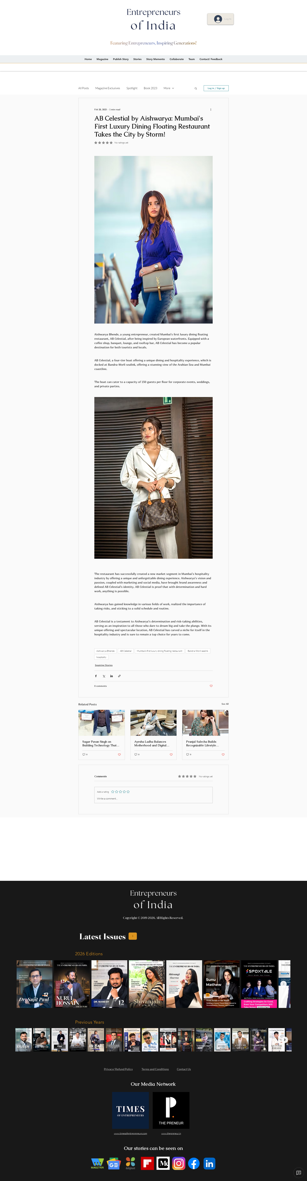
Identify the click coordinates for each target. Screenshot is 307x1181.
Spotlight (131, 88)
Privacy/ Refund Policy (118, 1069)
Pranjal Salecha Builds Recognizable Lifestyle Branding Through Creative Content (204, 743)
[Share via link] (119, 676)
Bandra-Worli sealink (198, 650)
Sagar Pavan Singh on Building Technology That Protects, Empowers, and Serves (99, 743)
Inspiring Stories (104, 665)
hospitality (101, 657)
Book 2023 (150, 88)
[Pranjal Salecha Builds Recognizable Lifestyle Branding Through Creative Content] (205, 723)
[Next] (133, 936)
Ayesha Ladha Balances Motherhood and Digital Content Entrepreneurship (151, 743)
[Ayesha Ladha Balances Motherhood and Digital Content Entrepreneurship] (153, 723)
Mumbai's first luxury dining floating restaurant (159, 650)
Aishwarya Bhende (105, 650)
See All (225, 703)
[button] (195, 88)
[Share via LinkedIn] (111, 676)
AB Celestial (125, 650)
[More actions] (211, 109)
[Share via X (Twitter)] (103, 676)
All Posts (83, 88)
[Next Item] (283, 984)
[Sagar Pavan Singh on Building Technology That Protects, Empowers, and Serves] (102, 723)
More (167, 88)
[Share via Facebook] (95, 676)
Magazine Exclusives (107, 88)
